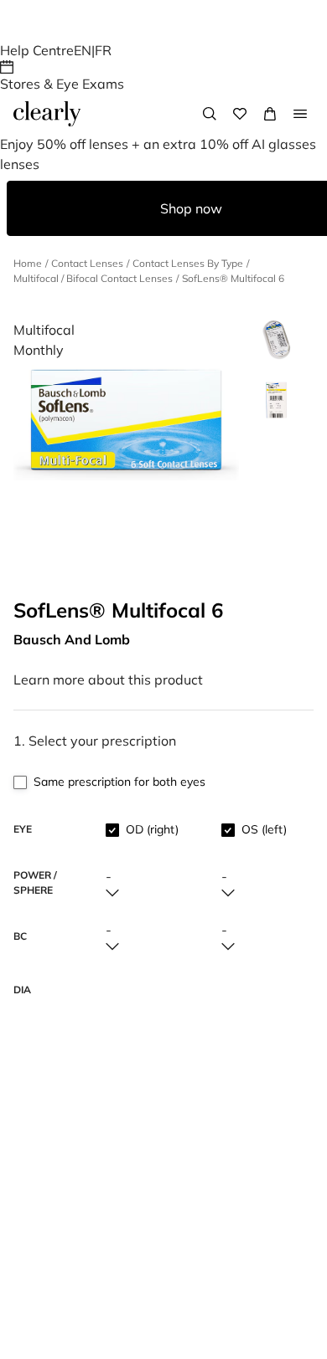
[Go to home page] (46, 113)
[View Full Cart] (270, 113)
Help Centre (37, 50)
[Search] (209, 113)
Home (27, 263)
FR (103, 50)
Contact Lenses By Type (187, 263)
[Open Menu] (300, 113)
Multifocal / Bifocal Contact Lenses (93, 278)
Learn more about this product (108, 679)
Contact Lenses (87, 263)
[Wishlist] (239, 113)
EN (82, 50)
